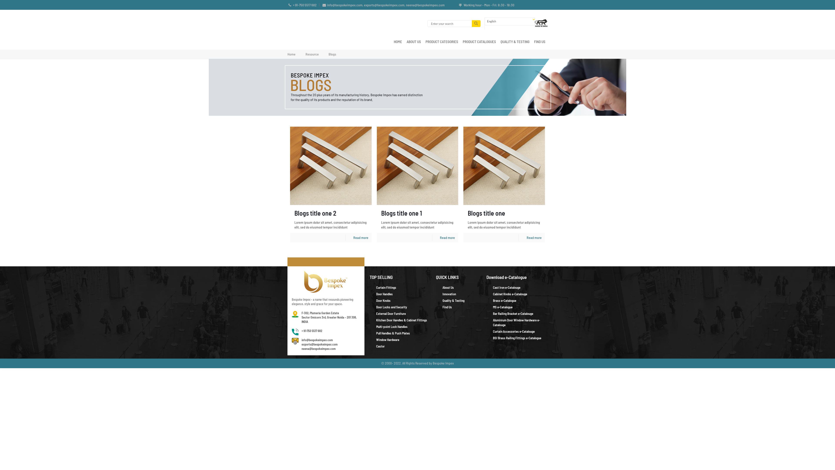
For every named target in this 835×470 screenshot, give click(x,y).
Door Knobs (383, 300)
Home (291, 54)
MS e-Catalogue (503, 307)
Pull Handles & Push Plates (393, 333)
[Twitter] (539, 5)
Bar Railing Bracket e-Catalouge (513, 314)
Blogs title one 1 (401, 213)
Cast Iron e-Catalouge (506, 287)
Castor (380, 346)
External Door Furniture (391, 314)
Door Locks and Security (391, 307)
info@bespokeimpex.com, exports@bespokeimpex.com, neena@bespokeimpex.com (386, 5)
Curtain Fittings (386, 287)
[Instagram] (545, 5)
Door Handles (384, 294)
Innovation (449, 294)
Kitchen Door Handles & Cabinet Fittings (401, 320)
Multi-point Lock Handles (391, 327)
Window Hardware (387, 340)
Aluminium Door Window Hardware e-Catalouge (516, 322)
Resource (312, 54)
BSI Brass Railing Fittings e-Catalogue (517, 338)
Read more (360, 237)
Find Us (447, 307)
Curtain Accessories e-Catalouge (514, 331)
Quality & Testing (453, 300)
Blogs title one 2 (315, 213)
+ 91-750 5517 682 (305, 5)
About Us (448, 287)
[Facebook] (533, 5)
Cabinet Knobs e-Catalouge (510, 294)
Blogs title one (486, 213)
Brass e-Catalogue (504, 300)
